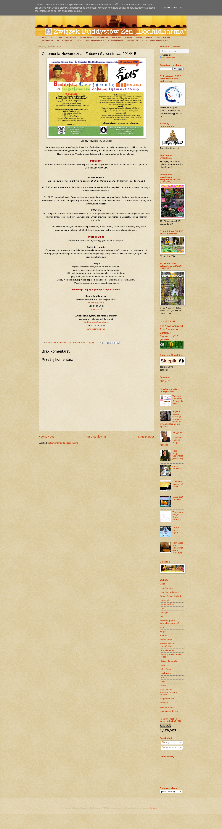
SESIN (79, 40)
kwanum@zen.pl (96, 302)
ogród (163, 665)
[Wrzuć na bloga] (109, 342)
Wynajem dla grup (115, 40)
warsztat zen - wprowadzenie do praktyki (168, 692)
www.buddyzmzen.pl (96, 329)
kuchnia (163, 635)
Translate (170, 58)
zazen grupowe (167, 707)
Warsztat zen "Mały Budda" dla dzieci (177, 400)
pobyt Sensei (166, 669)
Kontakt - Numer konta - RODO (155, 40)
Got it (184, 7)
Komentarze (170, 747)
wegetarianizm (167, 699)
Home (43, 37)
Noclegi (166, 37)
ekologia (164, 612)
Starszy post (146, 436)
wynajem (164, 703)
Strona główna (96, 436)
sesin (162, 681)
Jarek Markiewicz (177, 467)
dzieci (162, 608)
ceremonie (165, 600)
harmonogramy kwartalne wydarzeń (169, 622)
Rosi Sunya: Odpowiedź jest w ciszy (177, 455)
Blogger (153, 808)
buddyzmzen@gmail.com (96, 322)
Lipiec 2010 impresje (177, 498)
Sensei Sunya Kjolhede (171, 596)
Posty (166, 742)
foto (162, 617)
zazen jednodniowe (169, 711)
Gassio (163, 584)
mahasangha (166, 640)
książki (163, 631)
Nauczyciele (71, 37)
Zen (51, 37)
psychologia (165, 673)
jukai (162, 627)
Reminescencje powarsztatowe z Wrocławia (177, 548)
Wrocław (128, 37)
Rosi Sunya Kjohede (169, 592)
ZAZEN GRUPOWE (65, 40)
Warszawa (116, 37)
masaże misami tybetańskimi (167, 645)
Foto (157, 37)
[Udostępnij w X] (112, 342)
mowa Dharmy (167, 650)
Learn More (169, 7)
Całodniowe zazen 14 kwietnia (177, 484)
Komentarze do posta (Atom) (64, 443)
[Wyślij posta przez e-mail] (101, 342)
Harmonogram (47, 40)
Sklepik (149, 37)
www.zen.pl (96, 309)
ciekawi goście (167, 604)
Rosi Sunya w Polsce (95, 40)
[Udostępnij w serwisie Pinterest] (118, 342)
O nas (59, 37)
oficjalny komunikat (169, 661)
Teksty (139, 37)
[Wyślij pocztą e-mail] (106, 342)
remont (163, 677)
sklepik (163, 685)
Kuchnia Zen (132, 40)
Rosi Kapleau (166, 588)
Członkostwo (102, 37)
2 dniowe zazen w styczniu (176, 530)
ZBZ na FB (165, 381)
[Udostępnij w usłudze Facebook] (115, 342)
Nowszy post (47, 436)
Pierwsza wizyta (87, 37)
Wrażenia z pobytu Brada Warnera (177, 516)
